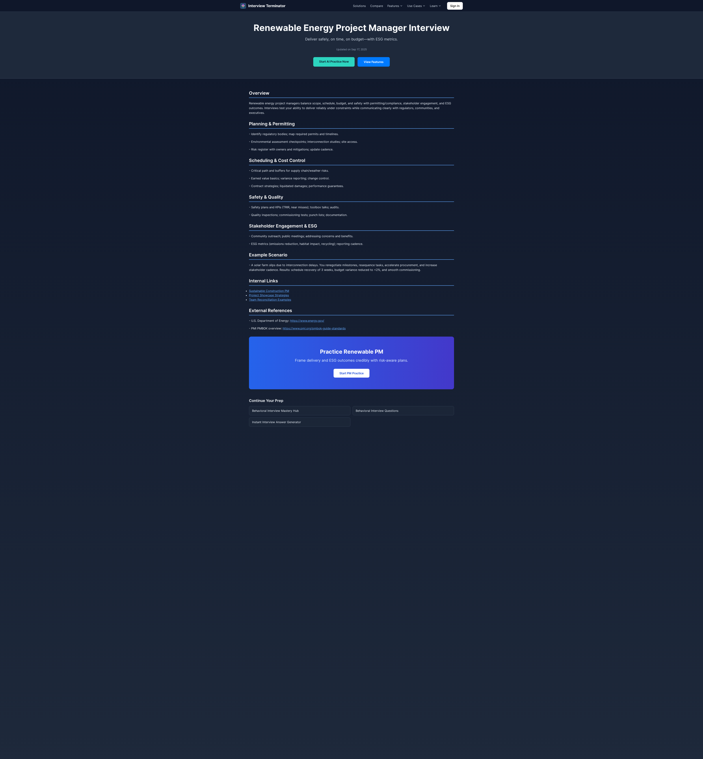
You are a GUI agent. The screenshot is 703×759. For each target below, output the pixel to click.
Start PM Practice (351, 373)
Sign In (455, 6)
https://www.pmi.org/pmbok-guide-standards (314, 328)
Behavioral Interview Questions (377, 411)
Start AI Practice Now (334, 61)
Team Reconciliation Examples (270, 299)
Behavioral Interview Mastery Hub (275, 411)
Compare (376, 6)
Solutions (359, 6)
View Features (374, 62)
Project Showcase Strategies (269, 295)
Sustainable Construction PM (269, 291)
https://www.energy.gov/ (307, 320)
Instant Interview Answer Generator (276, 422)
